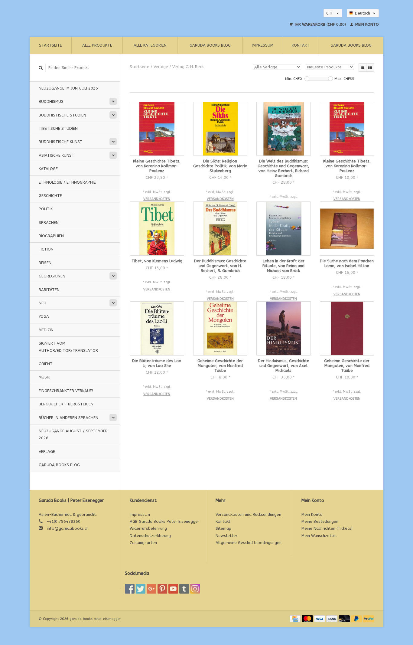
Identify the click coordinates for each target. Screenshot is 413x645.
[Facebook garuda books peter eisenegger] (130, 589)
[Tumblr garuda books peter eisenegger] (184, 589)
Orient (46, 364)
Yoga (44, 316)
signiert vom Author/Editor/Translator (68, 346)
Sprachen (49, 222)
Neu (42, 303)
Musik (44, 377)
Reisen (45, 262)
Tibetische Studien (58, 128)
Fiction (46, 249)
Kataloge (48, 168)
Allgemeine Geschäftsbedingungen (248, 542)
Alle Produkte (97, 45)
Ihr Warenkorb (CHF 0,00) (320, 24)
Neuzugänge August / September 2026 (73, 434)
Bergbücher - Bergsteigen (66, 404)
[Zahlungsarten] (296, 618)
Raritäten (49, 289)
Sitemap (223, 528)
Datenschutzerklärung (150, 535)
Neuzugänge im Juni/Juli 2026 (68, 88)
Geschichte (50, 195)
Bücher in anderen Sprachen (68, 417)
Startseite (50, 45)
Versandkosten (156, 199)
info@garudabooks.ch (68, 528)
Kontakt (301, 45)
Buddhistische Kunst (61, 141)
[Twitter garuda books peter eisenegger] (140, 589)
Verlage (47, 451)
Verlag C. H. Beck (187, 66)
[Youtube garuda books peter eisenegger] (173, 589)
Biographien (51, 236)
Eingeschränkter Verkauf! (66, 390)
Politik (46, 209)
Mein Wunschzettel (319, 535)
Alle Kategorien (150, 45)
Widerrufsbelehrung (148, 528)
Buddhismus (51, 101)
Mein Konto (366, 24)
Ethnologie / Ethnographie (67, 182)
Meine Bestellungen (319, 521)
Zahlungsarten (143, 542)
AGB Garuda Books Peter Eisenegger (164, 521)
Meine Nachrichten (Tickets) (327, 528)
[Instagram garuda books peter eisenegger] (195, 589)
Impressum (262, 45)
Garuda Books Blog (210, 45)
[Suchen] (40, 68)
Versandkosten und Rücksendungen (248, 514)
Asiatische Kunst (56, 155)
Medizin (46, 330)
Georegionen (52, 276)
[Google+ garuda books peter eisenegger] (151, 589)
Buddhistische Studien (62, 115)
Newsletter (226, 535)
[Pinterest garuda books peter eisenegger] (162, 589)
